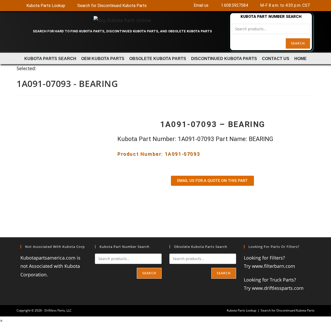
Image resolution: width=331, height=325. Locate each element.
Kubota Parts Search (50, 58)
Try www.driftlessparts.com (274, 288)
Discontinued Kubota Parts (224, 58)
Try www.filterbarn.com (269, 266)
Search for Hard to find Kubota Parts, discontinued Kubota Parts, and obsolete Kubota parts (122, 31)
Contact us (275, 58)
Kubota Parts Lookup (241, 310)
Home (300, 58)
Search (298, 43)
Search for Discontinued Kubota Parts (287, 310)
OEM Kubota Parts (102, 58)
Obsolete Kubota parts (157, 58)
